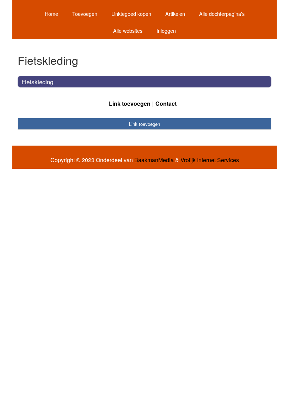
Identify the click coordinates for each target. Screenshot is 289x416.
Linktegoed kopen (131, 13)
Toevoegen (84, 13)
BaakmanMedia (154, 160)
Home (51, 13)
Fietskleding (37, 81)
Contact (166, 103)
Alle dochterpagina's (222, 13)
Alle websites (127, 30)
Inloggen (166, 30)
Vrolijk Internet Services (209, 160)
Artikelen (175, 13)
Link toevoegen (129, 103)
